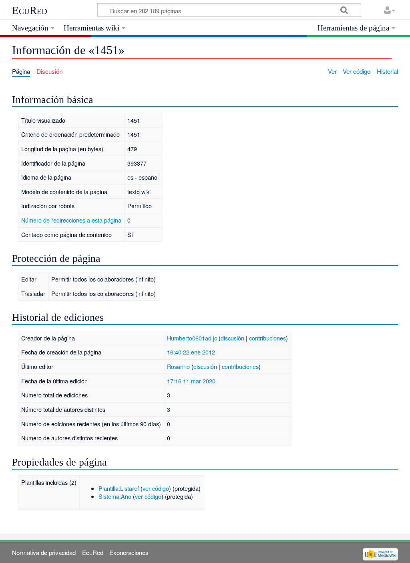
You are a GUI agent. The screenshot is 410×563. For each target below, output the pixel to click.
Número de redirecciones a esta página (71, 220)
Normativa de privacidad (44, 552)
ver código (156, 488)
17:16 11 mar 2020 (191, 381)
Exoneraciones (129, 552)
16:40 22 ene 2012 (191, 352)
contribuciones (267, 338)
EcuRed (29, 10)
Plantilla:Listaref (118, 488)
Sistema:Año (114, 496)
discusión (232, 338)
